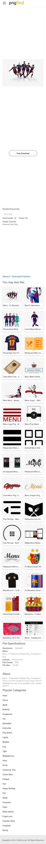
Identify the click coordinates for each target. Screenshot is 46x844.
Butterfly (6, 709)
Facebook (7, 825)
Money (5, 830)
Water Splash (8, 811)
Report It (6, 276)
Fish (4, 793)
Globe (5, 797)
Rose (5, 760)
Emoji (5, 765)
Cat (4, 718)
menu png (8, 214)
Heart (5, 695)
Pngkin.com (8, 816)
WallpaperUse (8, 755)
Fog (4, 746)
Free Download (23, 153)
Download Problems (21, 276)
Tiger (5, 751)
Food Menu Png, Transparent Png (17, 495)
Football (6, 779)
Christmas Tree (9, 769)
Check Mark (8, 774)
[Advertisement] (23, 36)
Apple (5, 704)
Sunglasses (7, 714)
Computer (7, 802)
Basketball (7, 723)
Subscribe (7, 728)
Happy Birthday (9, 788)
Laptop (5, 737)
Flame (5, 700)
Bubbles (6, 742)
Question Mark (9, 820)
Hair (4, 783)
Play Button (7, 732)
